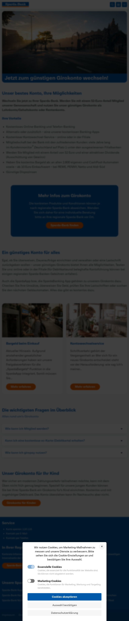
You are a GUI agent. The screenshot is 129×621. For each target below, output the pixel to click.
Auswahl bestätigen (64, 605)
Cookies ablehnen (102, 547)
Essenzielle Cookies (50, 567)
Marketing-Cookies (49, 581)
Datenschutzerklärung (64, 613)
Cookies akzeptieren (64, 597)
